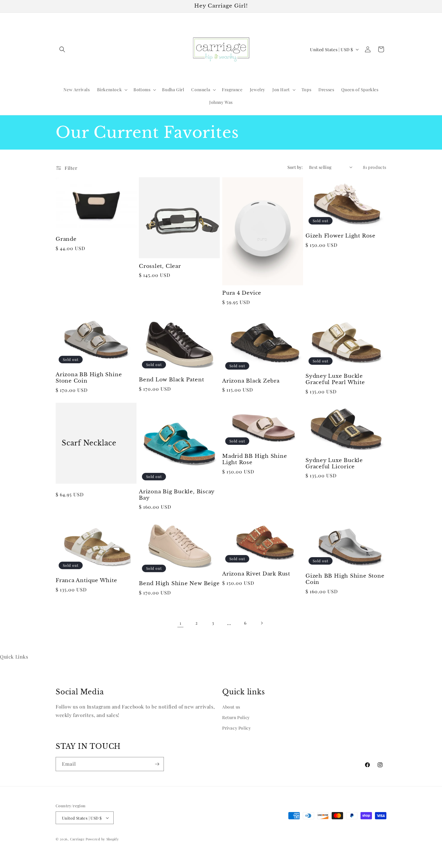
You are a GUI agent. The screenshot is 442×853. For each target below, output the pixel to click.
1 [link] (181, 623)
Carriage (77, 839)
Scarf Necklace (89, 443)
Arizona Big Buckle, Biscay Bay (176, 495)
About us (231, 707)
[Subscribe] (157, 764)
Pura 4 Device (241, 293)
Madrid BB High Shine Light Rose (254, 459)
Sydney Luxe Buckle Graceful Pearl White (335, 379)
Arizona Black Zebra (251, 381)
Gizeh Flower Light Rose (340, 236)
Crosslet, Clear (160, 266)
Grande (66, 239)
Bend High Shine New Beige (179, 584)
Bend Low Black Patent (171, 380)
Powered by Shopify (102, 839)
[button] (62, 49)
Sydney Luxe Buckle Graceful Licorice (334, 464)
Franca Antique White (86, 581)
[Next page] (261, 623)
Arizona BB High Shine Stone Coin (89, 378)
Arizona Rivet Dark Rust (256, 574)
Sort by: (295, 167)
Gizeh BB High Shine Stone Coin (345, 579)
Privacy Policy (236, 728)
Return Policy (236, 717)
